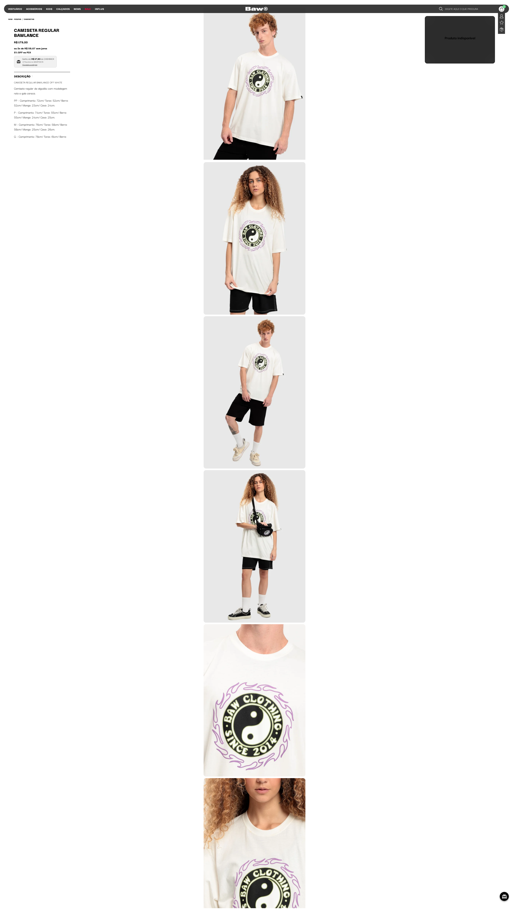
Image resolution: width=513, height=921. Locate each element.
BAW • (10, 19)
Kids (49, 9)
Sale (88, 9)
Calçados (63, 9)
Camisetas (29, 19)
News (77, 9)
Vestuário (15, 9)
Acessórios (34, 9)
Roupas (17, 19)
